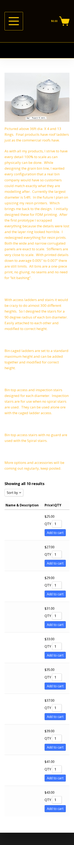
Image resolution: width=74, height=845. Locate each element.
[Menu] (14, 21)
